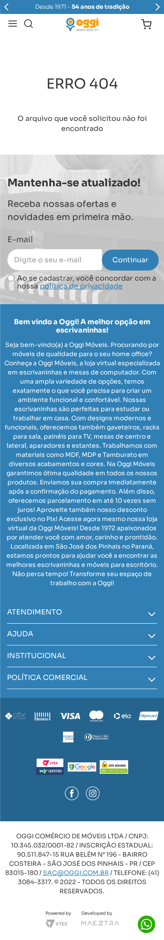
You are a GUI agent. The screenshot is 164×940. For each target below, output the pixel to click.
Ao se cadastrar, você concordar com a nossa (86, 282)
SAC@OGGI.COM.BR (76, 873)
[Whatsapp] (146, 924)
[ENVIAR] (130, 260)
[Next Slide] (158, 7)
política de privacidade (81, 286)
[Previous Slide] (6, 7)
